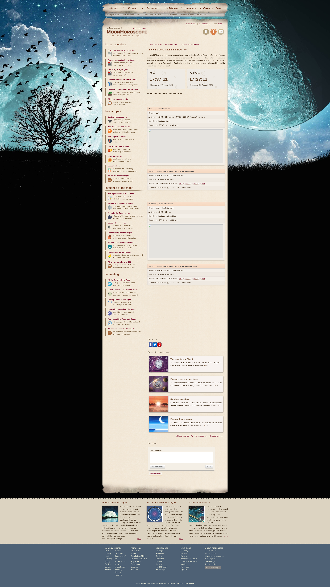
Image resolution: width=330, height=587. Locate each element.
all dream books (131, 290)
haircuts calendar (127, 15)
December (160, 561)
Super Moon (185, 567)
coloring (133, 80)
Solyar (133, 561)
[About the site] (213, 32)
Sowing (108, 567)
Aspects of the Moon (188, 561)
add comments (157, 467)
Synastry (134, 569)
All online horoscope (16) (118, 176)
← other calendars (154, 44)
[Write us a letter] (221, 32)
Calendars (114, 8)
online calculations (170, 15)
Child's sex (119, 553)
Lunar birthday (114, 166)
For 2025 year (161, 569)
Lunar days (190, 8)
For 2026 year (171, 8)
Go (205, 365)
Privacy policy (211, 564)
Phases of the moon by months (121, 203)
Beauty (107, 561)
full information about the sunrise (192, 184)
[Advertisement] (186, 315)
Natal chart (135, 551)
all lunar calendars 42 (184, 436)
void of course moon (186, 15)
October (159, 556)
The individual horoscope (119, 127)
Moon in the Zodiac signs (119, 213)
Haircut (108, 551)
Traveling (118, 575)
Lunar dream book (115, 290)
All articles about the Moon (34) (121, 329)
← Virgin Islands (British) (189, 44)
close (209, 467)
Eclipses (183, 556)
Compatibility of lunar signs (120, 233)
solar (124, 223)
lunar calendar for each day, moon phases (125, 36)
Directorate (135, 567)
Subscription (210, 559)
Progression (135, 564)
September (160, 553)
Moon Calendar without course (121, 242)
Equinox (183, 569)
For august (152, 8)
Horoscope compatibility (118, 146)
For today (133, 8)
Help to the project (213, 568)
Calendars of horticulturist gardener (123, 89)
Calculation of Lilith (138, 556)
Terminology (210, 561)
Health (107, 556)
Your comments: (156, 450)
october (131, 60)
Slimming (108, 559)
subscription (191, 24)
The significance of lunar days (121, 194)
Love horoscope (115, 156)
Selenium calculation (139, 559)
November (160, 559)
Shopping (118, 569)
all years (125, 70)
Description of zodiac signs (119, 300)
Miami (220, 24)
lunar (139, 561)
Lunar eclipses (114, 223)
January (159, 564)
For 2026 (111, 70)
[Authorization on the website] (206, 32)
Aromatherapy (120, 567)
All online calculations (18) (119, 262)
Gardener (108, 564)
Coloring (108, 553)
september (122, 60)
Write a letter (210, 553)
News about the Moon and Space (122, 319)
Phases (206, 8)
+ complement (204, 24)
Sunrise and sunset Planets (119, 252)
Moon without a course (189, 559)
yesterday (130, 50)
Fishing (108, 569)
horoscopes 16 (201, 436)
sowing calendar (112, 15)
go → (139, 539)
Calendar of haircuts (116, 80)
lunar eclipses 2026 (203, 15)
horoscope (139, 15)
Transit (133, 553)
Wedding (118, 572)
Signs (218, 8)
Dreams (118, 551)
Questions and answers (214, 556)
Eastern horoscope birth (118, 117)
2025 (118, 70)
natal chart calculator (153, 15)
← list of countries (170, 44)
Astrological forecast (117, 137)
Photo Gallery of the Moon (119, 280)
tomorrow (121, 50)
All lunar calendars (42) (118, 99)
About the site (211, 551)
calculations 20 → (215, 436)
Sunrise (183, 564)
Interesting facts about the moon (122, 309)
